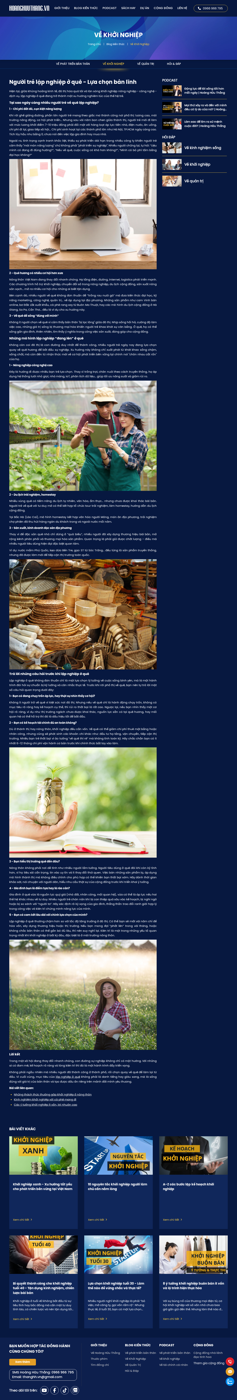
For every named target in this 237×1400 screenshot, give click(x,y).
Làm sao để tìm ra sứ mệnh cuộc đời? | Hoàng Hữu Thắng (205, 124)
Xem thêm (22, 1362)
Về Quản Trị (145, 64)
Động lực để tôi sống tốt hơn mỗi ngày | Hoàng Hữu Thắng (204, 91)
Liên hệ (182, 8)
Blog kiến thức (86, 8)
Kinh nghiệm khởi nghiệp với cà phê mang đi (45, 1099)
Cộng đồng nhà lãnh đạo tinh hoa (208, 1355)
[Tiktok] (65, 1390)
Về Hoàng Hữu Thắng (105, 1353)
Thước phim (99, 1359)
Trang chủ (94, 44)
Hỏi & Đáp (174, 64)
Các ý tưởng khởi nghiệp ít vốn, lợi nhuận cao (45, 1105)
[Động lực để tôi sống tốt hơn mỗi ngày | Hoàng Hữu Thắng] (172, 90)
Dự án (144, 8)
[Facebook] (54, 1390)
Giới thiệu (61, 8)
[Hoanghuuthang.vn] (29, 8)
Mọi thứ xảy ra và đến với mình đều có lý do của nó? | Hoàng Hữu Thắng (205, 107)
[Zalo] (75, 1390)
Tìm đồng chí (100, 1365)
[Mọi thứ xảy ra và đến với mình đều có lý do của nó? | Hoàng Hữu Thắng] (172, 107)
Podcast (110, 8)
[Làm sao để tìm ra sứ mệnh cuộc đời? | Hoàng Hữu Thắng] (172, 124)
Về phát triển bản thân (73, 64)
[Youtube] (44, 1390)
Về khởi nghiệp (169, 1359)
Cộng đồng (163, 8)
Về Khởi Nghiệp (139, 44)
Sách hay (128, 8)
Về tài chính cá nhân (173, 1365)
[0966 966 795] (230, 1361)
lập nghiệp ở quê (68, 1077)
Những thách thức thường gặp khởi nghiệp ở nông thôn (53, 1094)
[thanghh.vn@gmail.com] (230, 1371)
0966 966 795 (213, 8)
